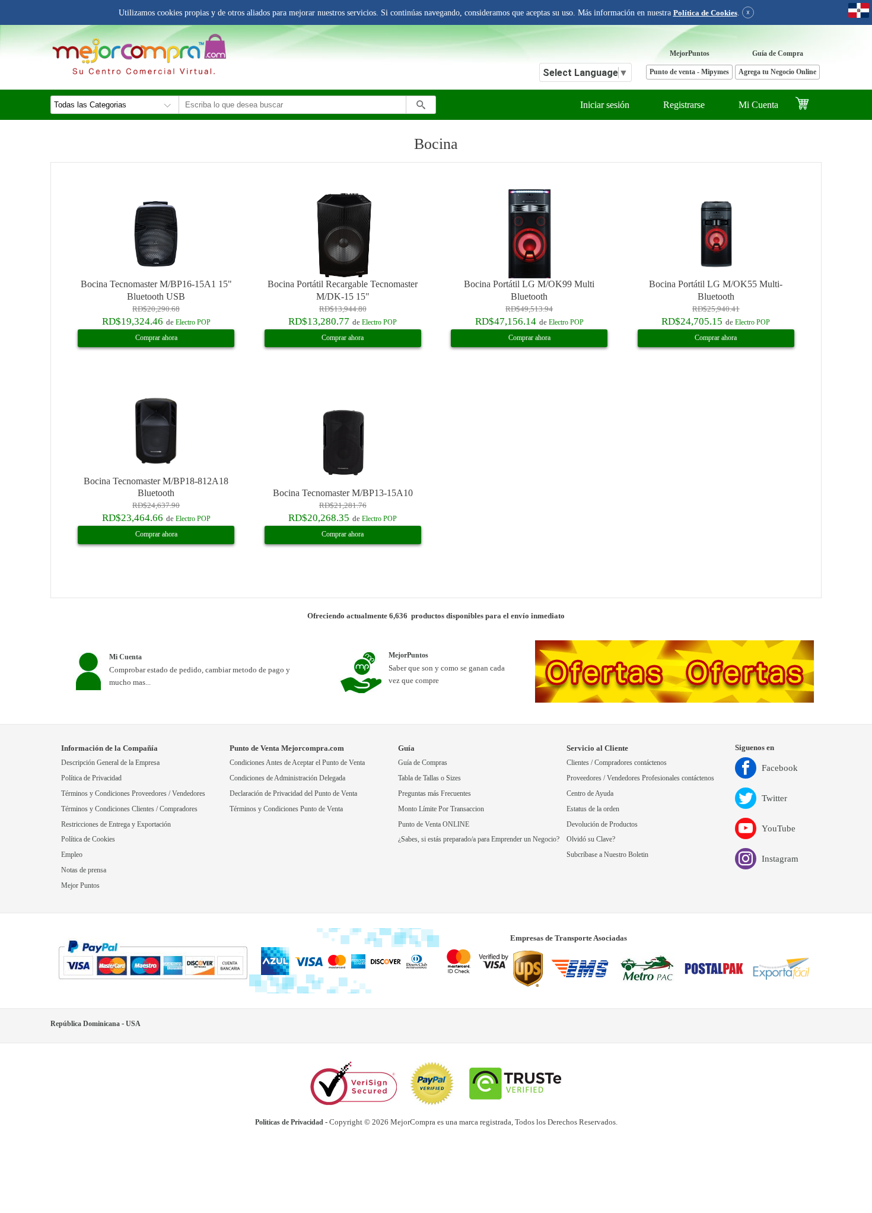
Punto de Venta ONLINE (433, 824)
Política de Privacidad (91, 778)
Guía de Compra (777, 54)
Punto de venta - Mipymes (689, 72)
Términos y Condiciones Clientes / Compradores (129, 809)
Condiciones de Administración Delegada (287, 778)
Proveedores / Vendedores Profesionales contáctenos (640, 778)
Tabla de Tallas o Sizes (429, 778)
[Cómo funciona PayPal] (152, 960)
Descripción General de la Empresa (110, 763)
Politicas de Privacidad (289, 1122)
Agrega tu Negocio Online (777, 72)
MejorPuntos (689, 54)
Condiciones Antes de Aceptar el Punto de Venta (297, 763)
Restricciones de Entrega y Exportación (116, 824)
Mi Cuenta (758, 104)
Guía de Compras (422, 763)
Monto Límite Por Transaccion (441, 809)
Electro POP (193, 322)
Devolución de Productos (602, 824)
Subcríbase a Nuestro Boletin (607, 855)
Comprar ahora (156, 338)
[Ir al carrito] (808, 105)
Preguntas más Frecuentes (434, 794)
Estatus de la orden (593, 809)
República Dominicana (85, 1024)
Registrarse (684, 104)
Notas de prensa (83, 870)
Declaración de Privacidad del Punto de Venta (293, 794)
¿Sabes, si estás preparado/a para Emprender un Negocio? (478, 839)
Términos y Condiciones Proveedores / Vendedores (133, 794)
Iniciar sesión (604, 104)
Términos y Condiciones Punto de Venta (286, 809)
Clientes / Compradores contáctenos (617, 763)
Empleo (71, 855)
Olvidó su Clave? (591, 839)
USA (133, 1024)
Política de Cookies (705, 13)
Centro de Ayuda (590, 794)
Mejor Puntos (80, 886)
